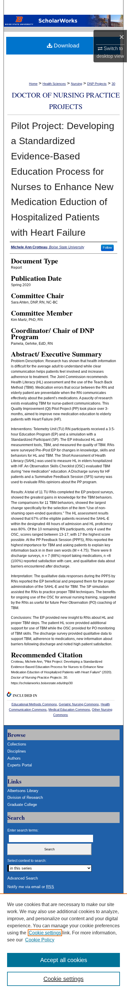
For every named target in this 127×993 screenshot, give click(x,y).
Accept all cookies (63, 960)
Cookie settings (45, 932)
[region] (63, 943)
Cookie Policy (39, 939)
